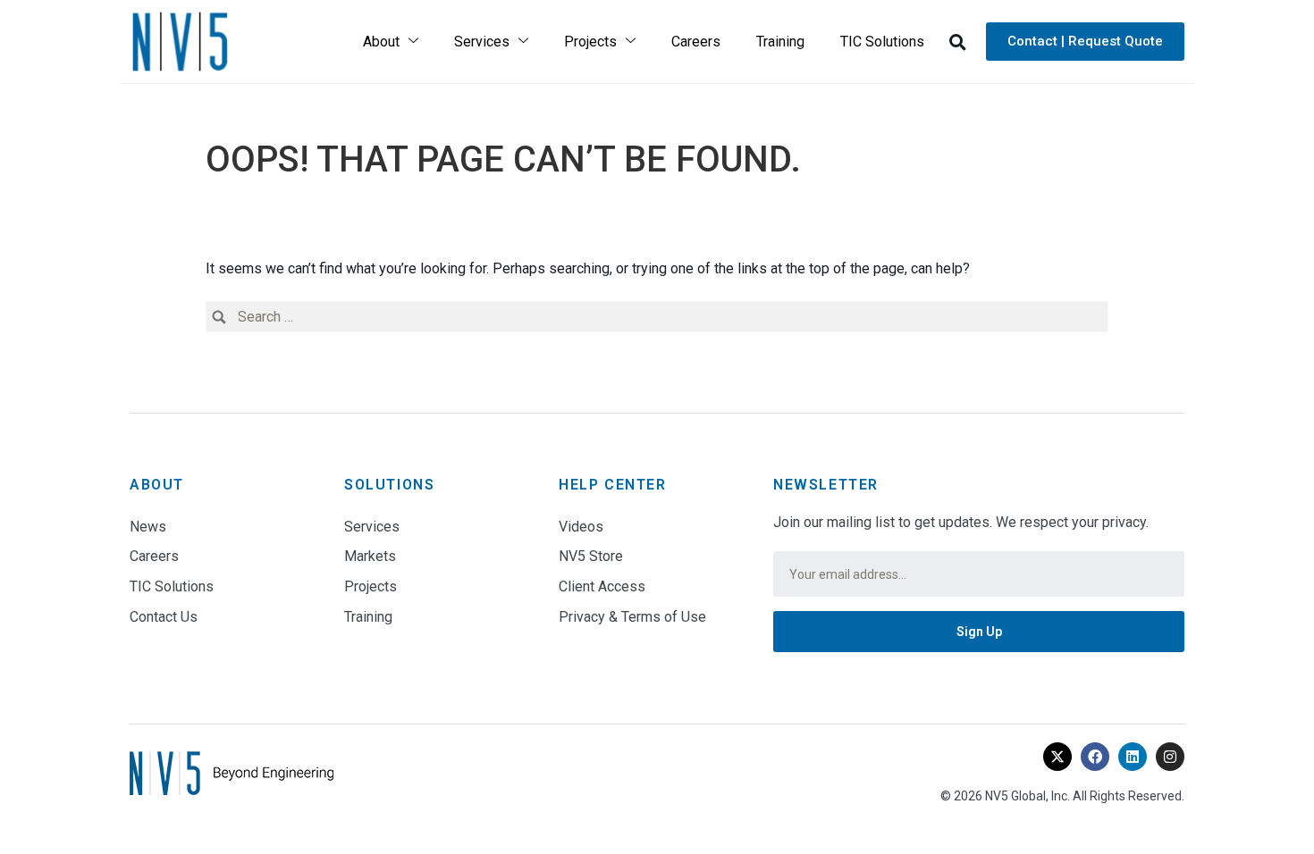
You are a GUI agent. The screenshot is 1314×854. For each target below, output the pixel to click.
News (148, 526)
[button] (957, 42)
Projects (590, 41)
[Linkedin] (1132, 756)
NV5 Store (591, 556)
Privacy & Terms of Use (632, 616)
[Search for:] (657, 316)
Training (780, 41)
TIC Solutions (882, 41)
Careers (695, 41)
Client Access (602, 586)
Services (482, 41)
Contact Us (164, 616)
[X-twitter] (1057, 756)
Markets (370, 556)
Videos (581, 526)
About (381, 41)
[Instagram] (1170, 756)
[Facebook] (1095, 756)
